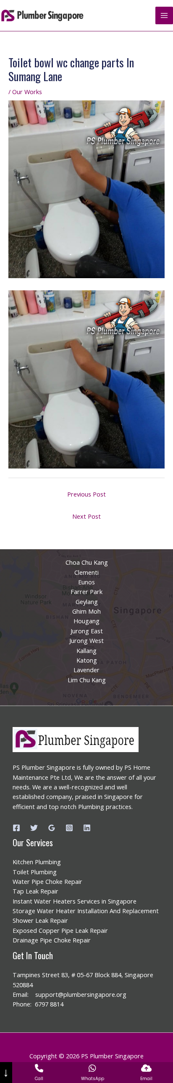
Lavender (86, 670)
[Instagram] (69, 828)
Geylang (87, 601)
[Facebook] (16, 828)
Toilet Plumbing (35, 872)
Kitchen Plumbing (37, 862)
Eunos (86, 582)
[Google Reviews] (51, 828)
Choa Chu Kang (87, 562)
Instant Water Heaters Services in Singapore (74, 901)
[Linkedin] (87, 828)
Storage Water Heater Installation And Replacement (86, 910)
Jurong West (86, 640)
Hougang (86, 621)
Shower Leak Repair (40, 920)
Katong (86, 660)
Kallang (86, 650)
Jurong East (87, 631)
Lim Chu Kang (87, 680)
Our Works (27, 91)
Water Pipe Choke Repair (47, 881)
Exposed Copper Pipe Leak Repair (60, 930)
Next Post (86, 516)
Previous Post (86, 494)
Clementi (86, 572)
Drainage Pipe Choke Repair (52, 940)
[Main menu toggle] (164, 15)
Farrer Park (86, 591)
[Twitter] (34, 828)
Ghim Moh (86, 611)
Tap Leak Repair (35, 891)
